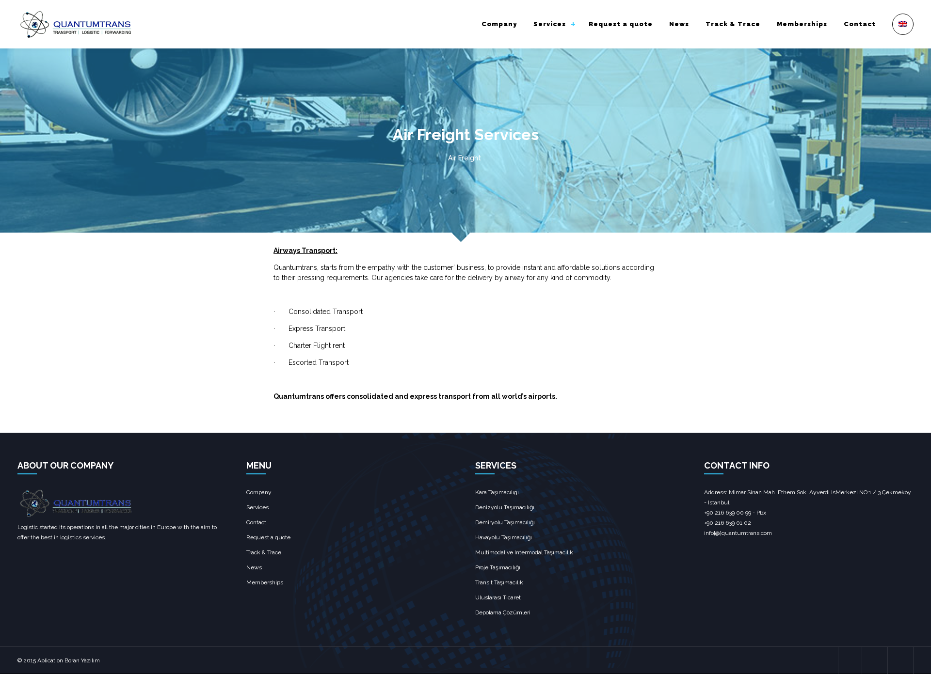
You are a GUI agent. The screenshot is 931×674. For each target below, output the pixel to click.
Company (499, 24)
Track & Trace (733, 24)
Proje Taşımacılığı (497, 567)
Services (549, 24)
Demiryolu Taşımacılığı (505, 522)
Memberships (802, 24)
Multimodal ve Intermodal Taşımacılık (524, 552)
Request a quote (621, 24)
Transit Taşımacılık (499, 582)
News (679, 24)
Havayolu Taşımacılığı (503, 537)
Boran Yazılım (82, 660)
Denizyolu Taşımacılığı (504, 507)
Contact (860, 24)
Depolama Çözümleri (502, 612)
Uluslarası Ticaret (498, 597)
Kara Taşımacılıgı (497, 492)
